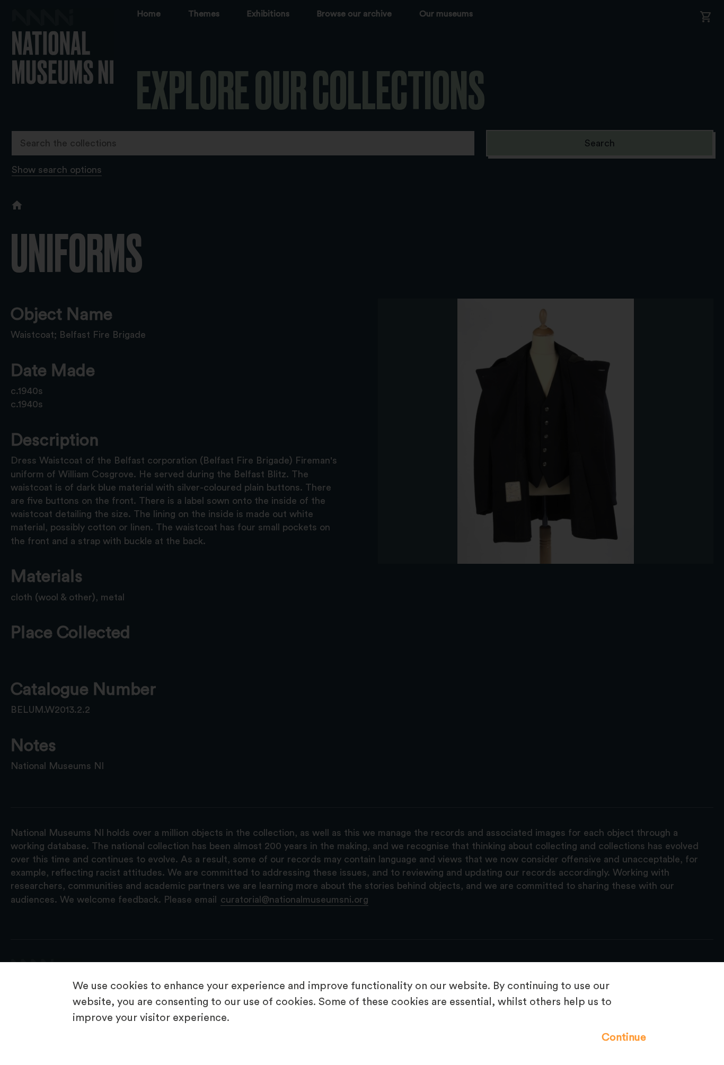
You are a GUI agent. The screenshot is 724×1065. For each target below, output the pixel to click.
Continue (624, 1037)
